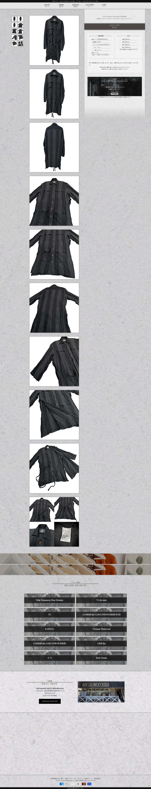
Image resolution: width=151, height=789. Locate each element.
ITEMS (61, 5)
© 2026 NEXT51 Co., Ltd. (75, 788)
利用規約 (97, 778)
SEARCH (75, 5)
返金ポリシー (89, 778)
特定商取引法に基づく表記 (59, 778)
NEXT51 (55, 1)
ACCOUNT (90, 5)
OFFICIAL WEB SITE (50, 701)
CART (104, 5)
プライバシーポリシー (76, 778)
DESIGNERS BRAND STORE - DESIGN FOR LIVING (79, 1)
